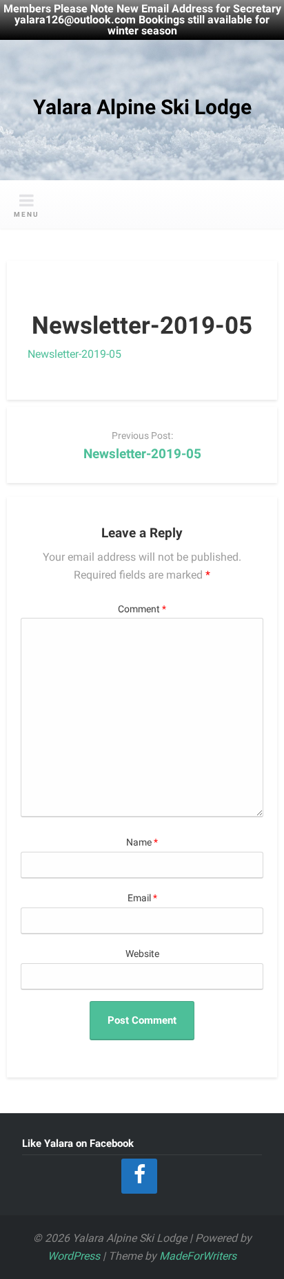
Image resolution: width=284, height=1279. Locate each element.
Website (142, 954)
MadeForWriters (197, 1255)
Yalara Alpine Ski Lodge (142, 107)
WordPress (74, 1255)
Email (142, 898)
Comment (142, 609)
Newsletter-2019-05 (74, 354)
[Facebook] (139, 1176)
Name (142, 842)
